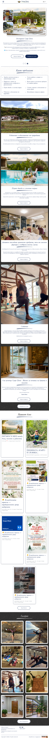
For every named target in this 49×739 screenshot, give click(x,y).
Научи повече (17, 50)
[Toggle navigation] (3, 2)
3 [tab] (27, 63)
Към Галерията (24, 721)
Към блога (24, 608)
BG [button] (44, 1)
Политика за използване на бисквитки (8, 729)
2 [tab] (25, 63)
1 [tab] (23, 63)
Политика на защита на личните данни (9, 732)
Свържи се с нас (31, 50)
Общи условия (4, 727)
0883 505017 (22, 728)
